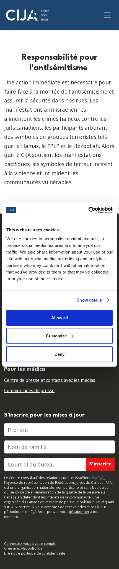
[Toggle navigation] (108, 15)
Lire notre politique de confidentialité (34, 553)
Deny (59, 354)
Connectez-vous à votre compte (30, 543)
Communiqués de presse (29, 390)
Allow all (59, 317)
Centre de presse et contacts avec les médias (49, 380)
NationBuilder (32, 548)
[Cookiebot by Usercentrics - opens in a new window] (88, 210)
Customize (56, 336)
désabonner (79, 511)
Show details (89, 300)
